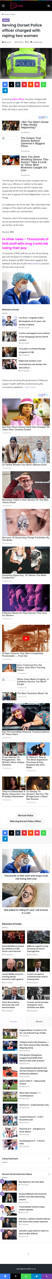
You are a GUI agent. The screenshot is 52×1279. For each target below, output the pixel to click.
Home (6, 14)
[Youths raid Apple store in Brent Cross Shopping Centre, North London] (9, 336)
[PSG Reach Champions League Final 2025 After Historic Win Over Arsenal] (10, 1059)
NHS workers (34, 263)
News (13, 14)
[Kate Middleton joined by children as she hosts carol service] (13, 937)
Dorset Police (26, 815)
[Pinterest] (24, 84)
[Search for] (48, 7)
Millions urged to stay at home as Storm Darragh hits (37, 949)
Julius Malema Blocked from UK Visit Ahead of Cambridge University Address (33, 1071)
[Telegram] (5, 90)
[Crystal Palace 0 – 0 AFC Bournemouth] (10, 1121)
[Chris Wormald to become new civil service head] (13, 993)
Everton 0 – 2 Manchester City (34, 1105)
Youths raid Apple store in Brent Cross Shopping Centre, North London (34, 336)
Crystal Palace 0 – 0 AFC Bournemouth (31, 1118)
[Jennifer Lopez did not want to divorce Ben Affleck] (9, 1234)
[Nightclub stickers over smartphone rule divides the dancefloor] (9, 364)
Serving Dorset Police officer (26, 821)
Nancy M (7, 42)
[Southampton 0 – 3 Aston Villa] (10, 1145)
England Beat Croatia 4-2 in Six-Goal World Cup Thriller (33, 1031)
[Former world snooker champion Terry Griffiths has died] (38, 993)
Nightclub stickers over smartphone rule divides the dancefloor (32, 364)
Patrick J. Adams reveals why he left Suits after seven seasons (34, 1220)
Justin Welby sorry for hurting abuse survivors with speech (12, 977)
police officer (18, 99)
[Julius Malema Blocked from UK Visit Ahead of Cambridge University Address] (10, 1072)
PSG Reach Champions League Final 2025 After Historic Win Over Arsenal (31, 1058)
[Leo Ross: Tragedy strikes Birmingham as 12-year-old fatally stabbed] (9, 321)
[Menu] (3, 7)
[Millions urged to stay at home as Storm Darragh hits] (38, 937)
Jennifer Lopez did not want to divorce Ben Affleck (34, 1232)
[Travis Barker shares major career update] (9, 1210)
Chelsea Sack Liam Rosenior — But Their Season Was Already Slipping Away (34, 1045)
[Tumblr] (18, 84)
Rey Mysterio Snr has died (31, 1182)
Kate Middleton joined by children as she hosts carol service (13, 949)
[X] (11, 84)
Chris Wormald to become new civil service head (10, 1005)
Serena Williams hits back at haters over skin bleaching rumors (33, 1197)
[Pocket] (37, 84)
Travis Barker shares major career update (32, 1208)
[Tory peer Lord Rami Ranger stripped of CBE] (9, 352)
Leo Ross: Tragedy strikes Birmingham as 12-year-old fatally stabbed (32, 321)
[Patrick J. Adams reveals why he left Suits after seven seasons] (9, 1222)
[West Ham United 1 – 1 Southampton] (10, 1097)
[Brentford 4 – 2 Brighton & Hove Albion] (10, 1133)
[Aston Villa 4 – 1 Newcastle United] (10, 1085)
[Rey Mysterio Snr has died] (9, 1186)
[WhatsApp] (43, 84)
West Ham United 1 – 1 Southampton (29, 1094)
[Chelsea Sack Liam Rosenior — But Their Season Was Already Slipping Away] (10, 1046)
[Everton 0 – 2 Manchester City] (10, 1109)
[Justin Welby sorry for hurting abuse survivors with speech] (13, 965)
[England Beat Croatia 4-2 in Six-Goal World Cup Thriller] (10, 1034)
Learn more (30, 387)
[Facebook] (5, 84)
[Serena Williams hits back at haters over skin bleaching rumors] (9, 1198)
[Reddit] (30, 84)
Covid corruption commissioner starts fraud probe (37, 977)
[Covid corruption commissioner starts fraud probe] (38, 965)
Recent (39, 1021)
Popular (13, 1021)
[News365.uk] (17, 5)
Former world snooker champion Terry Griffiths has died (38, 1005)
